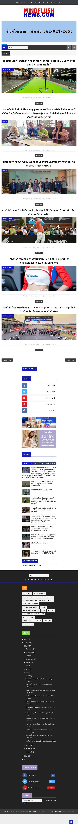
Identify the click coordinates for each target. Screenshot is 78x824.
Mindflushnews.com (21, 811)
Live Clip (51, 610)
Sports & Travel (8, 69)
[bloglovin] (39, 2)
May (27, 672)
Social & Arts (39, 614)
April (27, 676)
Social (5, 122)
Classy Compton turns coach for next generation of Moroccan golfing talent (42, 528)
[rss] (47, 2)
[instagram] (55, 2)
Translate (29, 803)
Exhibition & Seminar (30, 604)
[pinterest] (35, 2)
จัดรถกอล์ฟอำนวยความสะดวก (41, 490)
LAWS (43, 610)
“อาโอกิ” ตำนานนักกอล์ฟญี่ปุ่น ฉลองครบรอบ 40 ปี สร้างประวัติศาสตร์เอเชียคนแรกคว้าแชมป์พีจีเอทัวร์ (43, 536)
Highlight (39, 463)
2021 (26, 759)
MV (24, 614)
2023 (26, 646)
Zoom (31, 624)
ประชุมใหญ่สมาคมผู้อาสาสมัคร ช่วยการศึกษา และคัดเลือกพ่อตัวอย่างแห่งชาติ (43, 510)
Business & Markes (30, 597)
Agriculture (27, 593)
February (29, 748)
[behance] (51, 2)
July (27, 666)
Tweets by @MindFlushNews (31, 565)
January (28, 752)
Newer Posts (7, 360)
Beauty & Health (39, 593)
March (28, 745)
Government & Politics (31, 610)
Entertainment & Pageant (44, 600)
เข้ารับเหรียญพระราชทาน (40, 543)
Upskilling (47, 620)
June (27, 669)
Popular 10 (27, 463)
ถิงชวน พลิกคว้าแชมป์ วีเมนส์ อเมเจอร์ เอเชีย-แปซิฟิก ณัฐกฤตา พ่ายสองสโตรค (42, 483)
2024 (26, 643)
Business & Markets (46, 597)
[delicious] (59, 2)
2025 (26, 639)
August (28, 662)
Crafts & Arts (28, 600)
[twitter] (31, 2)
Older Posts (70, 360)
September (30, 659)
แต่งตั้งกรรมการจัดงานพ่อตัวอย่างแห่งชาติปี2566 (40, 741)
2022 (26, 756)
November (29, 652)
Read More (39, 103)
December (29, 649)
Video (25, 624)
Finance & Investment (30, 607)
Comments (50, 463)
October (29, 656)
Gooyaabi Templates (67, 811)
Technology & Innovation (32, 620)
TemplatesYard (45, 811)
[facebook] (27, 2)
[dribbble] (43, 2)
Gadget (43, 607)
